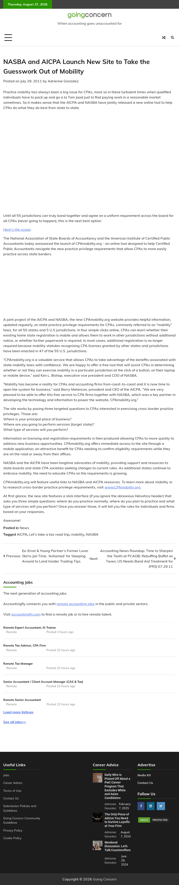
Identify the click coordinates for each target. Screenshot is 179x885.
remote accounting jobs (76, 604)
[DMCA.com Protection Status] (154, 822)
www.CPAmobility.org (122, 487)
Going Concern (105, 879)
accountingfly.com (26, 614)
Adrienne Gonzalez (63, 81)
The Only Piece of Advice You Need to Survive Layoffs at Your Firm (117, 820)
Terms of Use (12, 790)
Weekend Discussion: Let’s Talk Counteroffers (118, 846)
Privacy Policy (12, 830)
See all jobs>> (14, 722)
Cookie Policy (12, 838)
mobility (77, 534)
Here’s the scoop (16, 229)
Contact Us (11, 798)
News (24, 528)
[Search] (172, 37)
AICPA (22, 534)
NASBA (92, 534)
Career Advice (12, 783)
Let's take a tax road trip (49, 534)
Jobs (6, 775)
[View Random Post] (163, 37)
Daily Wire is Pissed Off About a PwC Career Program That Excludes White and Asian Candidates (117, 786)
